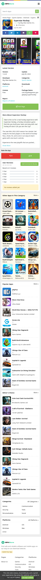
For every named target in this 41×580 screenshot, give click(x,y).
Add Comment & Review (29, 164)
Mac (23, 528)
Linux (4, 532)
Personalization (8, 513)
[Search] (37, 11)
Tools (23, 510)
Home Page (7, 18)
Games (5, 506)
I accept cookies (27, 578)
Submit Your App (7, 552)
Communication (27, 506)
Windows (6, 528)
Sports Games (17, 18)
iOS (23, 525)
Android (26, 18)
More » (36, 195)
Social (24, 513)
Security (5, 510)
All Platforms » (33, 520)
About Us (4, 562)
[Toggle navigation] (39, 4)
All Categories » (33, 502)
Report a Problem (9, 101)
